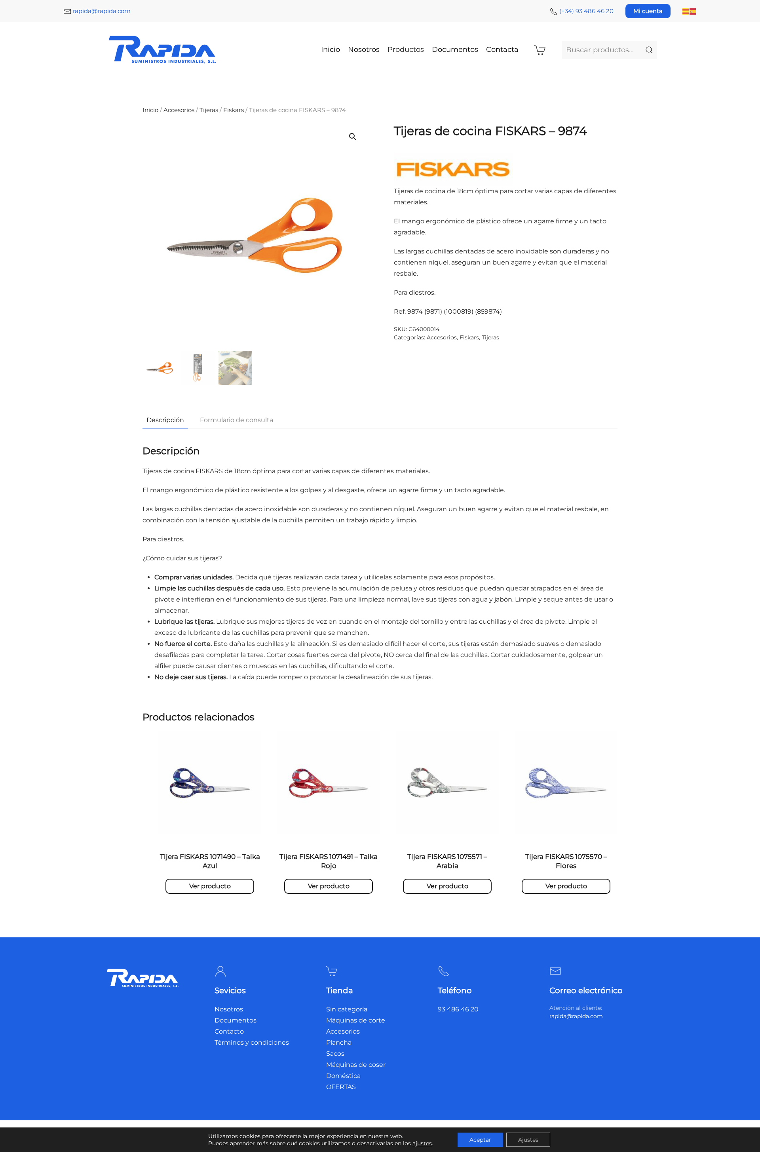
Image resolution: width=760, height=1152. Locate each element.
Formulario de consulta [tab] (236, 420)
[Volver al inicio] (163, 49)
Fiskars (233, 110)
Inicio (330, 49)
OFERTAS (341, 1087)
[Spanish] (693, 11)
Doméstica (343, 1076)
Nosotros (364, 49)
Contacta (502, 49)
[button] (353, 136)
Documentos (455, 49)
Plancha (339, 1042)
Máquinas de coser (356, 1064)
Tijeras (209, 110)
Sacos (335, 1053)
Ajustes (528, 1139)
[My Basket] (540, 50)
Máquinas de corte (355, 1020)
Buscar (649, 50)
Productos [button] (406, 49)
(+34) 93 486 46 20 (586, 11)
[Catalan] (686, 11)
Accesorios (178, 110)
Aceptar (480, 1139)
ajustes (422, 1143)
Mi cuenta (648, 11)
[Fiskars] (453, 169)
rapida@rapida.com (102, 11)
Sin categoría (346, 1009)
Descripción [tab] (165, 420)
